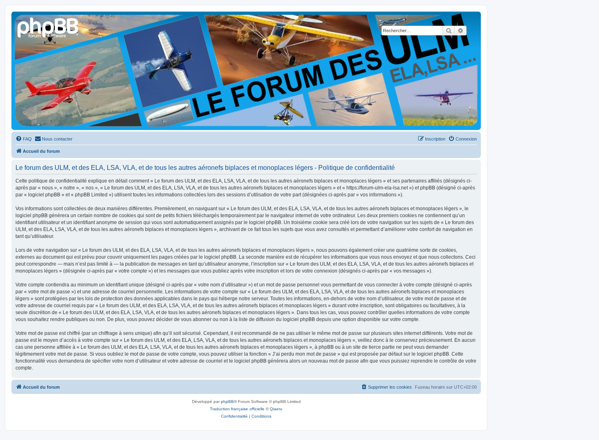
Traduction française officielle (237, 409)
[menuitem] (23, 139)
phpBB (227, 401)
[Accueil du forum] (48, 26)
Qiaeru (276, 409)
